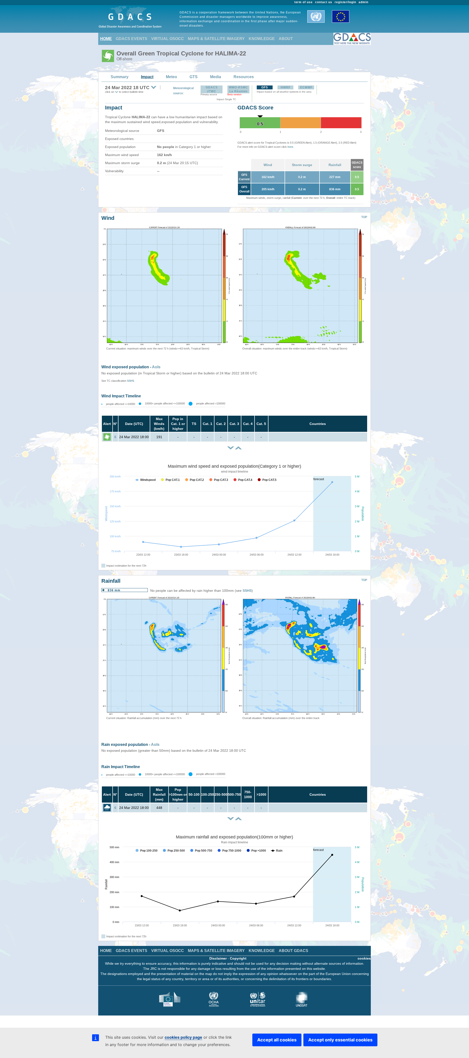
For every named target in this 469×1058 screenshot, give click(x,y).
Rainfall (335, 165)
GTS (194, 77)
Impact (147, 77)
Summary (119, 77)
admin (363, 2)
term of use (303, 2)
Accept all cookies (277, 1039)
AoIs (156, 367)
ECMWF (306, 87)
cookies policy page (183, 1037)
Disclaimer (218, 958)
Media (215, 77)
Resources (244, 77)
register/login (345, 2)
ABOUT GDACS (293, 951)
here (290, 146)
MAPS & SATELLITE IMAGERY (216, 39)
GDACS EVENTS (131, 39)
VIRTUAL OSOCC (167, 39)
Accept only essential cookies (340, 1039)
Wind (268, 165)
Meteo (171, 77)
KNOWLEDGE (262, 39)
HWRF (285, 87)
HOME (106, 39)
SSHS (130, 380)
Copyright (238, 958)
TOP (364, 217)
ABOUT (286, 39)
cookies (364, 958)
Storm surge (302, 165)
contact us (323, 2)
